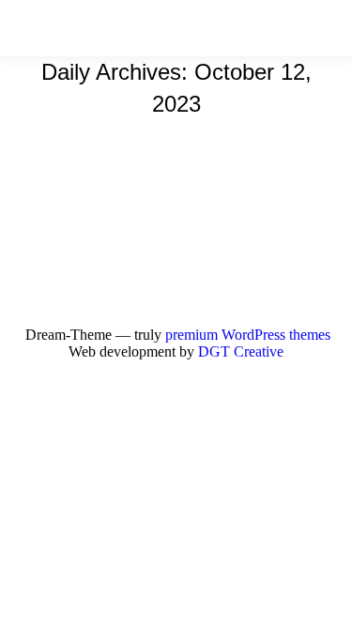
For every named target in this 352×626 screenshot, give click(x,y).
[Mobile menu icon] (323, 28)
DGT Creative (240, 351)
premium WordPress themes (247, 335)
